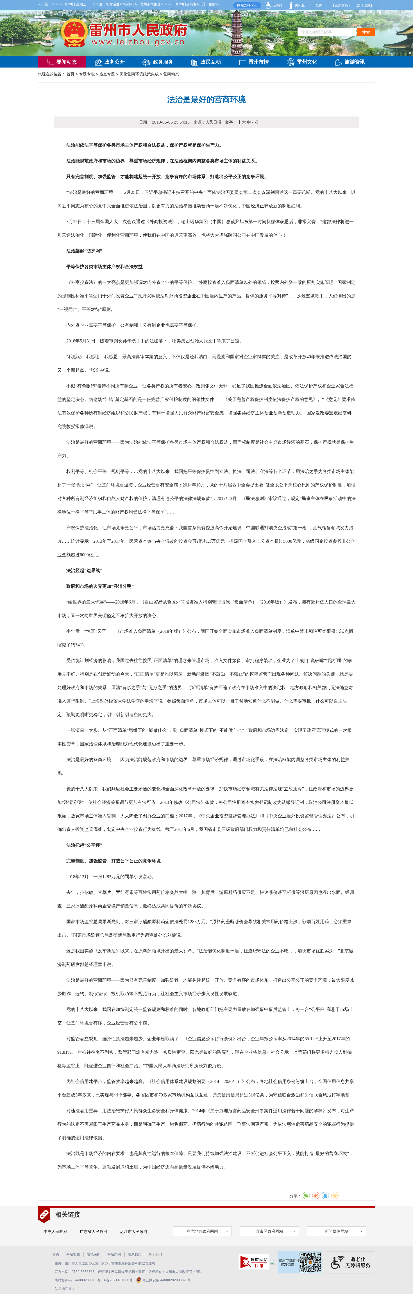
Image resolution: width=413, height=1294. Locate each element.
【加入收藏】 (364, 5)
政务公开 (115, 62)
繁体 (319, 5)
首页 (70, 74)
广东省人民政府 (93, 1231)
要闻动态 (66, 62)
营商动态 (171, 74)
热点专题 (107, 74)
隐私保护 (93, 1254)
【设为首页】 (341, 5)
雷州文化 (307, 62)
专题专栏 (87, 74)
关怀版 (299, 5)
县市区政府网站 (269, 1231)
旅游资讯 (355, 62)
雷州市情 (259, 62)
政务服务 (163, 62)
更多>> (214, 4)
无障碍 (276, 5)
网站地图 (73, 1254)
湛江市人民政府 (134, 1231)
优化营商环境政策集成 (139, 74)
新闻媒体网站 (336, 1231)
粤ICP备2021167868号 (115, 1280)
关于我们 (155, 1254)
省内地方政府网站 (202, 1231)
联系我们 (134, 1254)
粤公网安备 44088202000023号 (166, 1280)
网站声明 (114, 1254)
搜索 (366, 32)
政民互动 (211, 62)
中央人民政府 (55, 1231)
